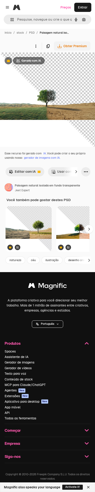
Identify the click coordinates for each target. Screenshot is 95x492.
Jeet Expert (22, 190)
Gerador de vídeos (18, 368)
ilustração (52, 260)
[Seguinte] (76, 171)
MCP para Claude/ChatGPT (25, 385)
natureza (15, 260)
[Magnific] (47, 286)
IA (44, 153)
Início (8, 33)
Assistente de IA (16, 357)
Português (47, 324)
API (7, 413)
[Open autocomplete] (10, 19)
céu (33, 260)
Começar (13, 430)
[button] (47, 324)
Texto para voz (15, 374)
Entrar (83, 7)
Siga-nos (13, 456)
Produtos (13, 343)
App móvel (13, 407)
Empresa (12, 443)
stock (20, 33)
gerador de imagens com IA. (42, 158)
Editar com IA (22, 172)
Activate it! (72, 487)
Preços (65, 7)
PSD (32, 33)
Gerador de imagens (19, 362)
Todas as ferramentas (20, 418)
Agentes (14, 390)
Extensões (16, 396)
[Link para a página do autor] (9, 188)
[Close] (88, 487)
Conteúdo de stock (19, 379)
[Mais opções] (35, 46)
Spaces (10, 351)
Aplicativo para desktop (26, 401)
